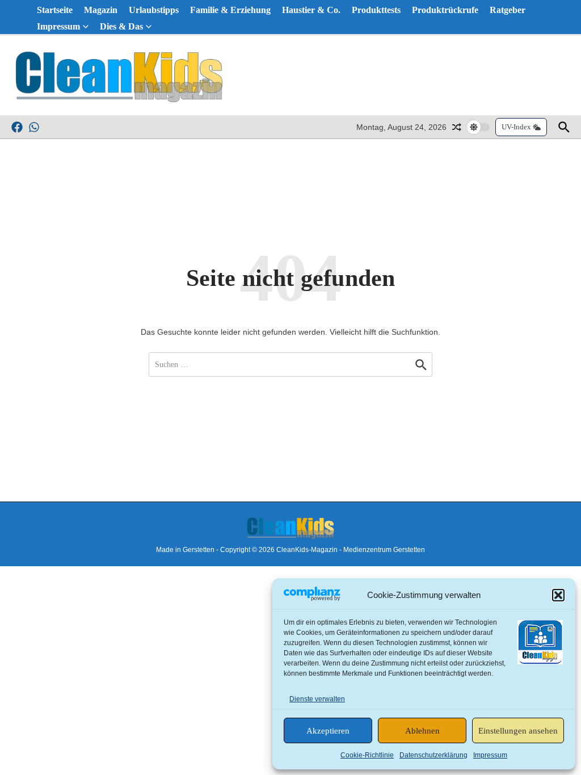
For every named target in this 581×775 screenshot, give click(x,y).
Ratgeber (507, 10)
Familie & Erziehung (230, 10)
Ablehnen (422, 730)
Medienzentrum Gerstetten (384, 550)
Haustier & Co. (311, 10)
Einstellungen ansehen (518, 730)
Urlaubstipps (154, 10)
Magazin (100, 10)
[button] (558, 595)
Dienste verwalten (317, 699)
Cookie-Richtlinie (367, 755)
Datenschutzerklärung (433, 755)
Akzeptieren (328, 730)
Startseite (55, 10)
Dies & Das (121, 26)
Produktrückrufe (445, 10)
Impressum (490, 755)
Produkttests (376, 10)
